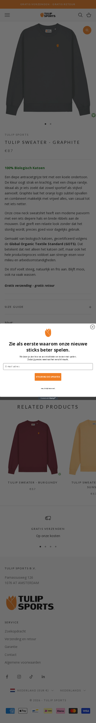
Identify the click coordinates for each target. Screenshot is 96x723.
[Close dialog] (92, 327)
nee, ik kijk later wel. (48, 388)
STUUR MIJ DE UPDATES (48, 377)
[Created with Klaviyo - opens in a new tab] (48, 398)
